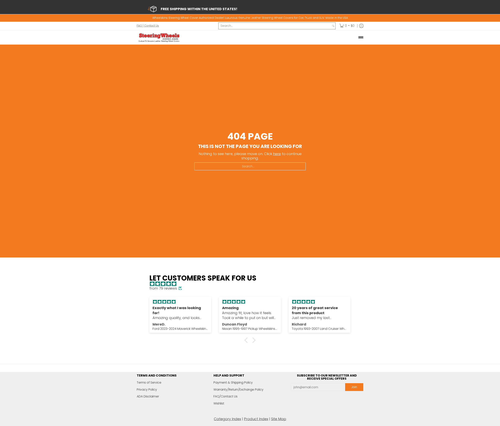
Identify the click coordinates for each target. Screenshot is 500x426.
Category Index (227, 418)
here (277, 153)
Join (354, 387)
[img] (251, 284)
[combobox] (275, 26)
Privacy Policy (147, 389)
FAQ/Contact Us (225, 396)
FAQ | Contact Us (148, 25)
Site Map (278, 418)
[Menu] (360, 37)
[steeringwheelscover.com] (159, 37)
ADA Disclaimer (148, 396)
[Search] (333, 26)
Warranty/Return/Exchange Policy (238, 389)
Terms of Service (149, 382)
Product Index (256, 418)
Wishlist (218, 403)
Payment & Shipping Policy (233, 382)
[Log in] (361, 26)
